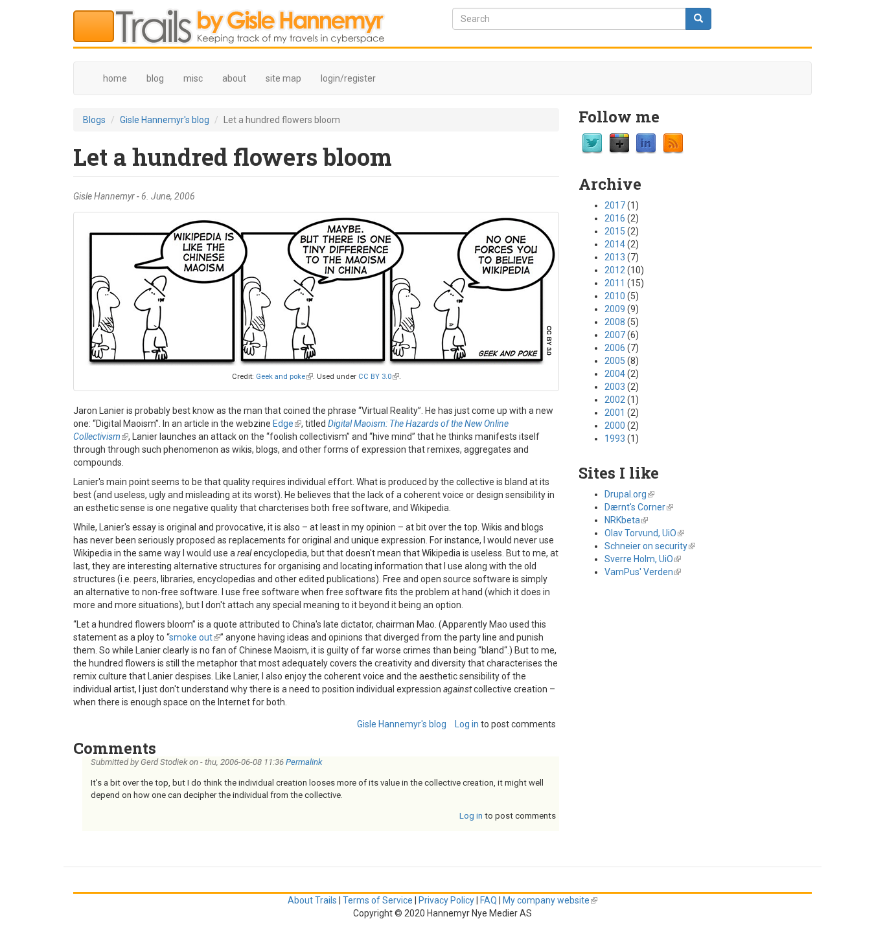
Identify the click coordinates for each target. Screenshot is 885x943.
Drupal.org (629, 494)
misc (193, 78)
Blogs (94, 120)
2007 (614, 335)
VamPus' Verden (642, 572)
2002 (614, 399)
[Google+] (619, 143)
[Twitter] (592, 143)
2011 (614, 283)
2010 (614, 296)
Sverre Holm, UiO (642, 559)
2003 (614, 386)
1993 (614, 438)
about (234, 78)
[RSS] (673, 143)
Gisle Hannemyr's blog (164, 120)
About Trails (312, 900)
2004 (614, 374)
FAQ (488, 900)
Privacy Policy (446, 900)
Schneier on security (649, 546)
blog (155, 78)
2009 (614, 309)
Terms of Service (378, 900)
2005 (614, 361)
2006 (614, 348)
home (115, 78)
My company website (550, 900)
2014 (614, 244)
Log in (467, 724)
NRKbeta (626, 520)
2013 (614, 257)
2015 (614, 231)
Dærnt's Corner (638, 507)
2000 (614, 425)
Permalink (304, 762)
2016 (614, 218)
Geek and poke (284, 376)
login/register (348, 78)
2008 (614, 322)
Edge (287, 423)
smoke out (194, 637)
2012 (614, 270)
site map (283, 78)
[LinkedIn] (646, 143)
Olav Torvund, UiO (644, 533)
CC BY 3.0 (378, 376)
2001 (614, 412)
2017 (614, 205)
